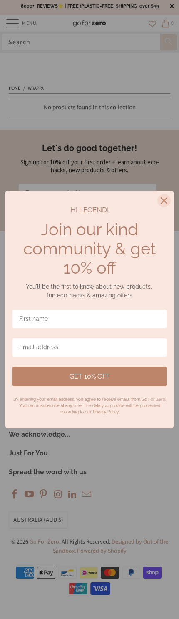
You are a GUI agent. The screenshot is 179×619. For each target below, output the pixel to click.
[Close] (164, 201)
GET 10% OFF (90, 376)
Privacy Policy (105, 412)
